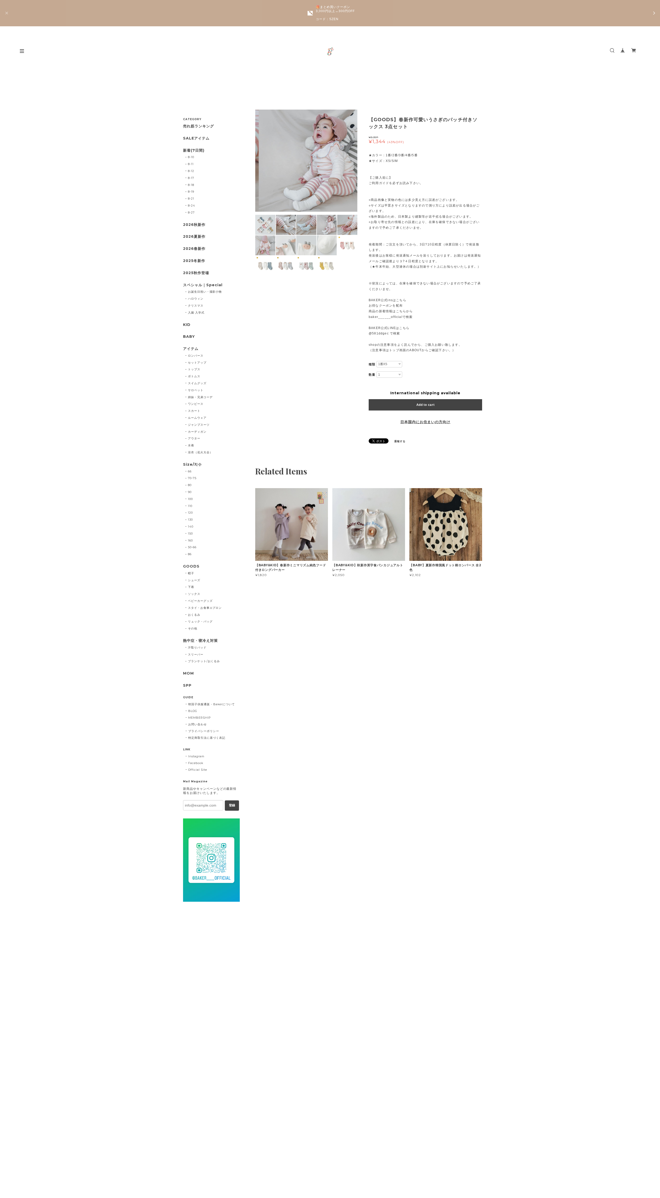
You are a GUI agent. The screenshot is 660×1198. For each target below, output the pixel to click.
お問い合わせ (197, 724)
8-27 (191, 212)
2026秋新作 (194, 225)
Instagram (196, 756)
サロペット (195, 390)
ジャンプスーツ (199, 424)
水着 (191, 445)
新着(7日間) (193, 150)
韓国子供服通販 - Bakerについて (211, 704)
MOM (188, 673)
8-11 (191, 164)
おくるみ (194, 615)
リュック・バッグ (200, 621)
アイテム (191, 349)
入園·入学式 (196, 312)
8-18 (191, 185)
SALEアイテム (196, 138)
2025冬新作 (194, 261)
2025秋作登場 (196, 273)
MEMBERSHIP (199, 717)
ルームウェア (197, 418)
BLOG (192, 711)
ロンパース (195, 355)
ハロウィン (195, 298)
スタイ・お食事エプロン (205, 608)
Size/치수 (192, 464)
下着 (191, 587)
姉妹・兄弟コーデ (200, 397)
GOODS (191, 566)
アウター (194, 438)
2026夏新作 (194, 236)
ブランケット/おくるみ (204, 661)
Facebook (195, 763)
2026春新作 (194, 249)
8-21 (191, 198)
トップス (194, 369)
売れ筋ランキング (198, 126)
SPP (187, 685)
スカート (194, 411)
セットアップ (197, 362)
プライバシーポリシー (203, 731)
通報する (400, 441)
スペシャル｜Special (202, 285)
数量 (372, 374)
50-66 (192, 547)
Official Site (197, 770)
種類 (372, 364)
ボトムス (194, 376)
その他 (192, 628)
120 (190, 512)
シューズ (194, 580)
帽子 (191, 573)
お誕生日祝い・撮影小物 (205, 291)
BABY (189, 336)
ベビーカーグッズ (200, 601)
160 (190, 540)
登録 (232, 805)
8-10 (191, 157)
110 (190, 506)
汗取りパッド (197, 647)
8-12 (191, 171)
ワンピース (195, 404)
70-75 (192, 478)
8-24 (191, 205)
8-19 (191, 191)
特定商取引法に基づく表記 (206, 738)
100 (190, 499)
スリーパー (195, 654)
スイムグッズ (197, 383)
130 (190, 519)
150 (190, 533)
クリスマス (195, 305)
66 (190, 471)
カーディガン (197, 431)
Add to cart (425, 405)
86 (190, 554)
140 (190, 526)
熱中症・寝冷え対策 (200, 640)
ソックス (194, 594)
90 (190, 492)
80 (190, 485)
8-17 (191, 178)
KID (187, 325)
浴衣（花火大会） (200, 452)
